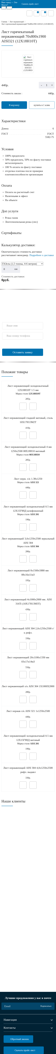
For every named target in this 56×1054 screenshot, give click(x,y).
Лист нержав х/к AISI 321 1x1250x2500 (28, 711)
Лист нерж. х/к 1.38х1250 (28, 478)
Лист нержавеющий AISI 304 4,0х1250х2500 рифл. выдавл (28, 769)
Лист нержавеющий (17, 22)
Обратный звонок (19, 1039)
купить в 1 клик (42, 105)
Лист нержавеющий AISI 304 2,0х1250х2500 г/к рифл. (28, 630)
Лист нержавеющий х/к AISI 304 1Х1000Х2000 (28, 686)
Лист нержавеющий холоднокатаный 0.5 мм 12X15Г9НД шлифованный (28, 508)
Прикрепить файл (16, 344)
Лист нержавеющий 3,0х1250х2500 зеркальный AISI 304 (28, 540)
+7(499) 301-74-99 (10, 316)
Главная (4, 22)
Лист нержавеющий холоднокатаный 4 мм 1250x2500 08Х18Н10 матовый (28, 449)
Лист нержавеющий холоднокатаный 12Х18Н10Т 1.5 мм (28, 388)
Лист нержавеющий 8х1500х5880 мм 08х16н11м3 (28, 572)
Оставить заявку (23, 352)
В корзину (14, 105)
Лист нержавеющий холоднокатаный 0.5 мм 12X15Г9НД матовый (28, 737)
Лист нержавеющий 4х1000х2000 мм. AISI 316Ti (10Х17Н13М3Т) (28, 601)
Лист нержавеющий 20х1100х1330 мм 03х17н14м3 (28, 659)
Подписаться (45, 1006)
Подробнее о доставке (41, 255)
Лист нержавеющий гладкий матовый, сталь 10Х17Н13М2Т (28, 420)
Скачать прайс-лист (30, 4)
